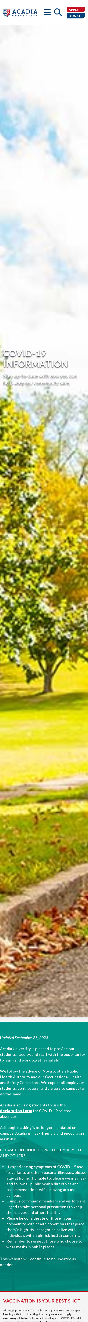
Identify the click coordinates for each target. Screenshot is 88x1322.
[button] (47, 12)
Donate (75, 16)
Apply (73, 9)
